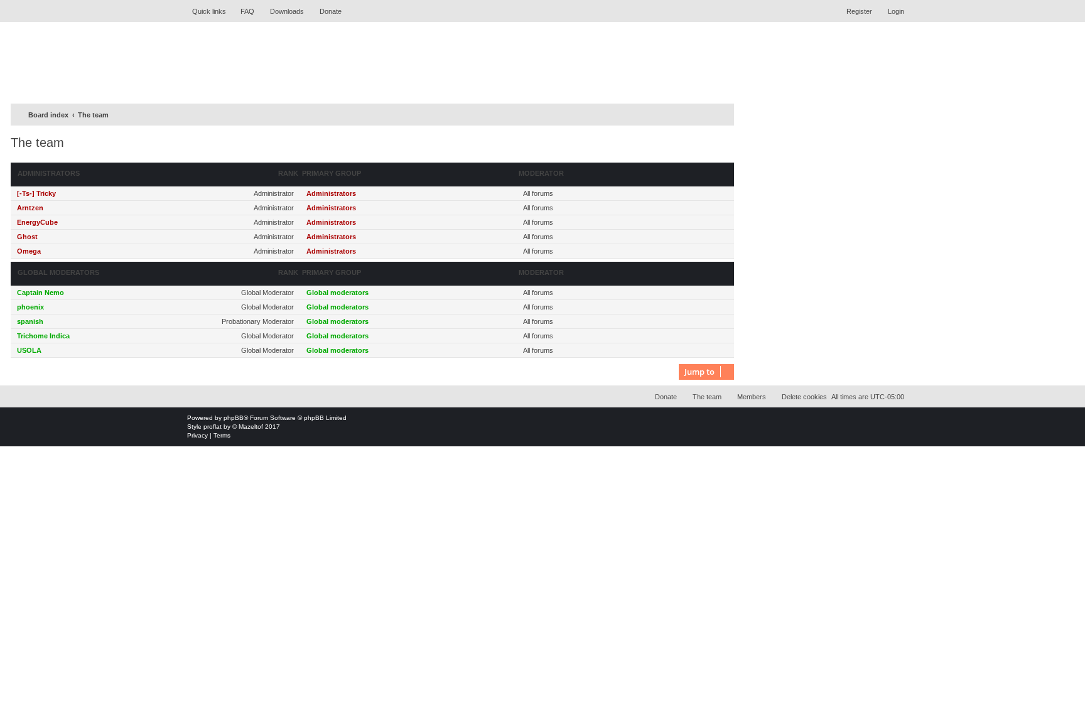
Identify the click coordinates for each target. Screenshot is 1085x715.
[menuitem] (241, 11)
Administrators (49, 173)
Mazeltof (251, 426)
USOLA (29, 350)
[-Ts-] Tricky (36, 193)
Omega (29, 251)
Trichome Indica (43, 336)
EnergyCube (37, 222)
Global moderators (58, 272)
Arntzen (30, 208)
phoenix (30, 307)
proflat (212, 426)
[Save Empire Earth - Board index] (282, 61)
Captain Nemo (40, 292)
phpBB (234, 417)
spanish (30, 321)
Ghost (27, 236)
